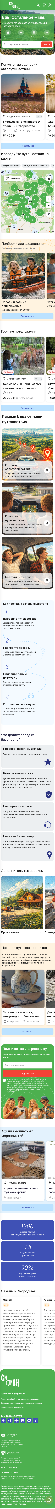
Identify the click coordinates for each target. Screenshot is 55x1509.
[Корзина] (44, 5)
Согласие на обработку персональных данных (21, 1403)
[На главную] (14, 5)
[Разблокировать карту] (48, 178)
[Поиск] (38, 5)
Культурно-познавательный (36, 165)
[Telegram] (10, 1421)
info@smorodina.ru (9, 1472)
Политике (10, 1092)
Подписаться (27, 1073)
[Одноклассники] (35, 1421)
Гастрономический (11, 165)
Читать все (27, 1031)
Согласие (33, 1086)
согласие (14, 1079)
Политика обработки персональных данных (20, 1399)
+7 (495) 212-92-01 (9, 1467)
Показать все (27, 145)
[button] (35, 232)
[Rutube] (22, 1421)
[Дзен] (16, 1421)
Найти (46, 44)
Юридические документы (12, 1407)
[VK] (3, 1421)
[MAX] (29, 1421)
